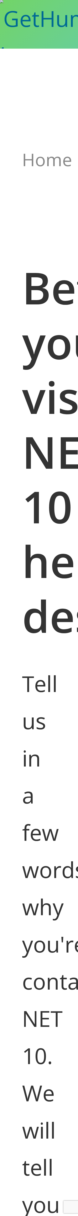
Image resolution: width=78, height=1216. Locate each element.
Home (47, 159)
